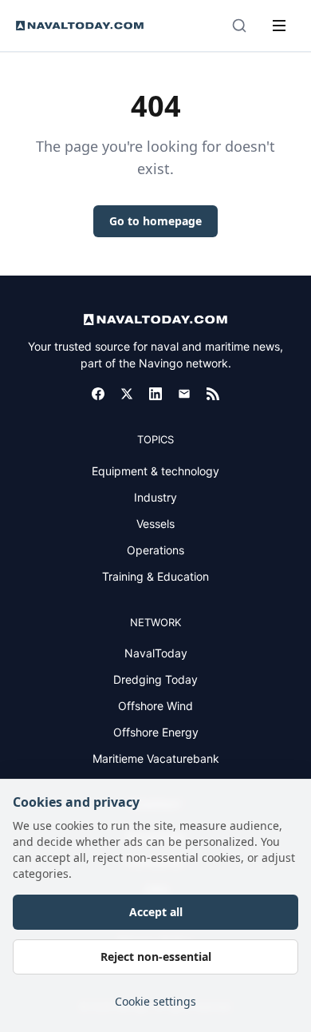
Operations (155, 550)
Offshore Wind (155, 705)
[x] (126, 393)
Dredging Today (155, 679)
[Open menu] (279, 26)
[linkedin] (155, 393)
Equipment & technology (155, 471)
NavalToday (155, 653)
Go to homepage (155, 220)
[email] (184, 393)
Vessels (155, 523)
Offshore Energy (156, 732)
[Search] (239, 25)
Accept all (156, 911)
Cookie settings (155, 1001)
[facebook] (98, 393)
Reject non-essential (155, 956)
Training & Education (155, 576)
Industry (155, 497)
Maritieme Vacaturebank (156, 758)
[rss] (212, 393)
